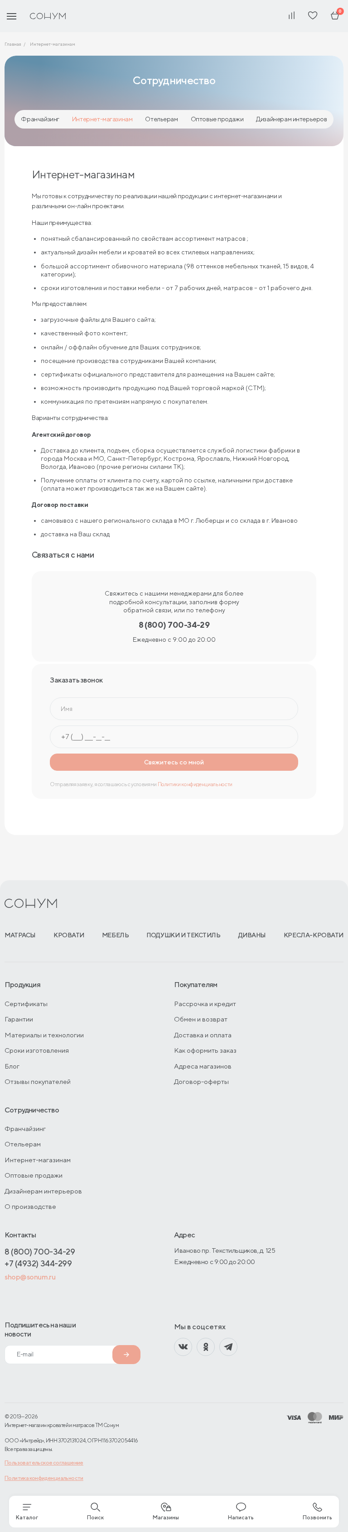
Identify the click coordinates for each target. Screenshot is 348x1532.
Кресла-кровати (313, 935)
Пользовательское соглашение (44, 1462)
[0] (335, 16)
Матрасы (20, 935)
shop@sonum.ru (30, 1277)
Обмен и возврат (200, 1019)
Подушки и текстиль (183, 935)
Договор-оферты (201, 1081)
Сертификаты (26, 1003)
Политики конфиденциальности (195, 784)
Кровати (68, 935)
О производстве (30, 1206)
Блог (12, 1066)
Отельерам (161, 119)
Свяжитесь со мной (174, 762)
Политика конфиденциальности (44, 1478)
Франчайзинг (40, 119)
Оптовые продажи (217, 119)
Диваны (252, 935)
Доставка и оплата (203, 1035)
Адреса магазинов (203, 1066)
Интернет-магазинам (102, 119)
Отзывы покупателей (38, 1081)
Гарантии (19, 1019)
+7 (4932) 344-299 (38, 1263)
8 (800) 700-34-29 (40, 1251)
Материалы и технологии (44, 1035)
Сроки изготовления (37, 1050)
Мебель (115, 935)
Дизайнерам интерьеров (291, 119)
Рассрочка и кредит (205, 1003)
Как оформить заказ (205, 1050)
